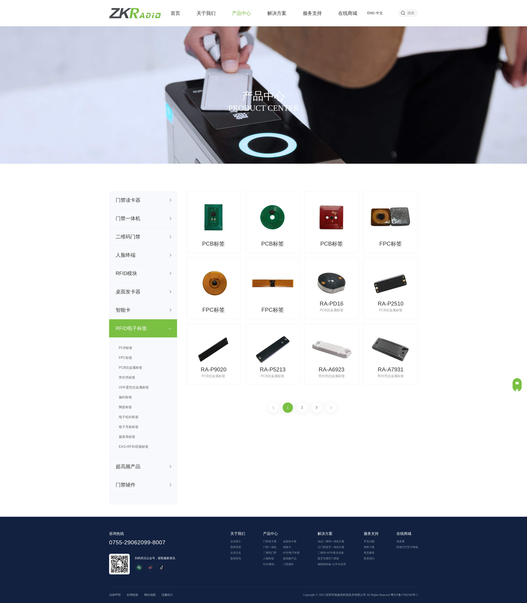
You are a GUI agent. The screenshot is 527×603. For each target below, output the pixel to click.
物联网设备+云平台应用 (332, 564)
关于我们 (206, 13)
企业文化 (235, 552)
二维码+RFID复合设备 (331, 552)
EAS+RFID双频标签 (133, 446)
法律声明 (115, 594)
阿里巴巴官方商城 (407, 547)
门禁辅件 (125, 485)
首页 (175, 13)
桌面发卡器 (128, 291)
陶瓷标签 (125, 407)
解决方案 (276, 13)
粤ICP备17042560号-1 (404, 594)
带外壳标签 (127, 377)
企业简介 (235, 541)
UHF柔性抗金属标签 (134, 387)
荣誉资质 (235, 547)
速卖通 (400, 541)
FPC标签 (125, 357)
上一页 (273, 407)
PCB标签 (125, 348)
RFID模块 (126, 273)
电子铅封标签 (129, 417)
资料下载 (369, 547)
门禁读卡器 (128, 200)
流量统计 (167, 594)
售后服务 (369, 552)
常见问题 (369, 541)
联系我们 (369, 558)
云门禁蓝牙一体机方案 (331, 547)
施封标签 (125, 397)
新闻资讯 (235, 558)
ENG (371, 13)
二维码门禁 (128, 236)
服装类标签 (127, 437)
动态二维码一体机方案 (331, 541)
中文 (379, 13)
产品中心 (241, 13)
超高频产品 (128, 466)
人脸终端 (125, 255)
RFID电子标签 (131, 328)
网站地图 (150, 594)
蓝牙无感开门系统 (328, 558)
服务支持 (312, 13)
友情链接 (132, 594)
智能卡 (123, 310)
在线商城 (347, 13)
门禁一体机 (128, 218)
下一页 (331, 407)
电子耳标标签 (129, 427)
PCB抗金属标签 (130, 367)
